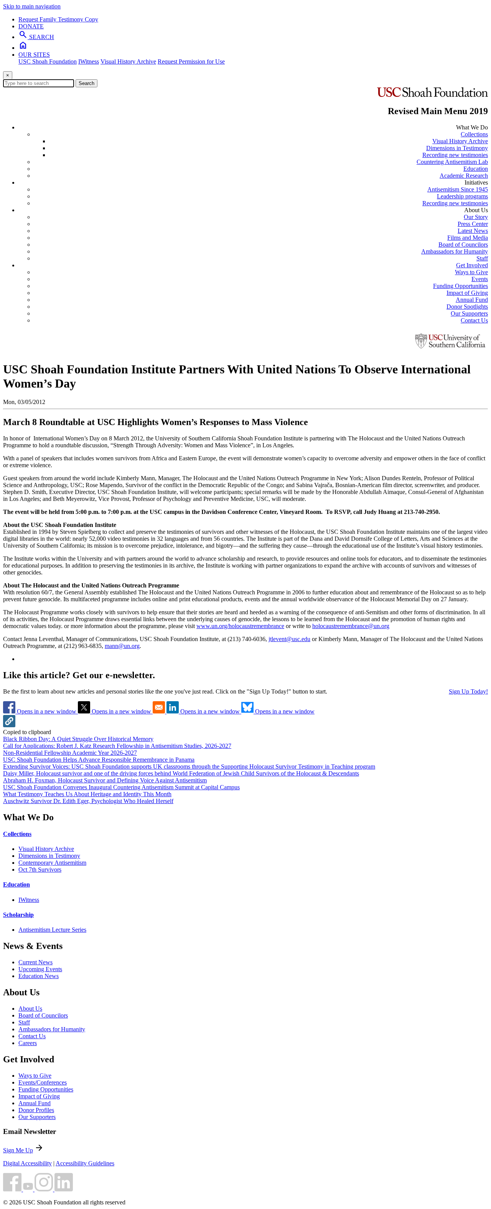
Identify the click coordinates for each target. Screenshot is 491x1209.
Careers (27, 1043)
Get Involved (472, 265)
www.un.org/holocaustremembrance (240, 626)
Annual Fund (472, 299)
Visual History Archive (128, 61)
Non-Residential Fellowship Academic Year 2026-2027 (70, 752)
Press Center (473, 224)
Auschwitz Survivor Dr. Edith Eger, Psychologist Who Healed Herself (88, 801)
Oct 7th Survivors (39, 869)
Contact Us (474, 320)
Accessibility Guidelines (85, 1163)
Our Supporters (469, 313)
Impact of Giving (467, 293)
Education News (38, 976)
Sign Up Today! (468, 691)
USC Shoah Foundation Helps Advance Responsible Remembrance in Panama (98, 759)
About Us (30, 1008)
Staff (482, 258)
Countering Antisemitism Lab (452, 162)
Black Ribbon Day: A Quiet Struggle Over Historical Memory (78, 739)
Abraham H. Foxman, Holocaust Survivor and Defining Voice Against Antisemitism (105, 780)
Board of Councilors (463, 244)
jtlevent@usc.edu (289, 639)
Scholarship (18, 914)
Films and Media (467, 237)
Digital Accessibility (27, 1163)
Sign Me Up (18, 1150)
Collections (474, 134)
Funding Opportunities (460, 286)
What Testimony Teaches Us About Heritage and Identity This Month (87, 794)
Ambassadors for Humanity (454, 251)
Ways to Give (471, 272)
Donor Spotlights (467, 306)
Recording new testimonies (455, 155)
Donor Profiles (36, 1110)
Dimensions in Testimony (457, 148)
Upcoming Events (40, 969)
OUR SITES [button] (34, 54)
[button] (9, 725)
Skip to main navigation (32, 6)
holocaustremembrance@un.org (350, 626)
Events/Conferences (42, 1082)
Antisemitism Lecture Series (52, 929)
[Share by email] (159, 711)
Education (475, 168)
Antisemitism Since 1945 (457, 189)
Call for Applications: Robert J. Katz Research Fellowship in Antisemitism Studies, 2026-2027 (117, 746)
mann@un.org (122, 646)
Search (86, 83)
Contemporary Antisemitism (52, 862)
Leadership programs (462, 196)
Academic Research (464, 175)
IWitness (88, 61)
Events (479, 279)
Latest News (473, 230)
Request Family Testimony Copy (58, 19)
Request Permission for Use (191, 61)
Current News (35, 962)
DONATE (31, 26)
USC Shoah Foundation (47, 61)
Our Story (476, 217)
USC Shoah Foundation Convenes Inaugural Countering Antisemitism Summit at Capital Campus (121, 787)
